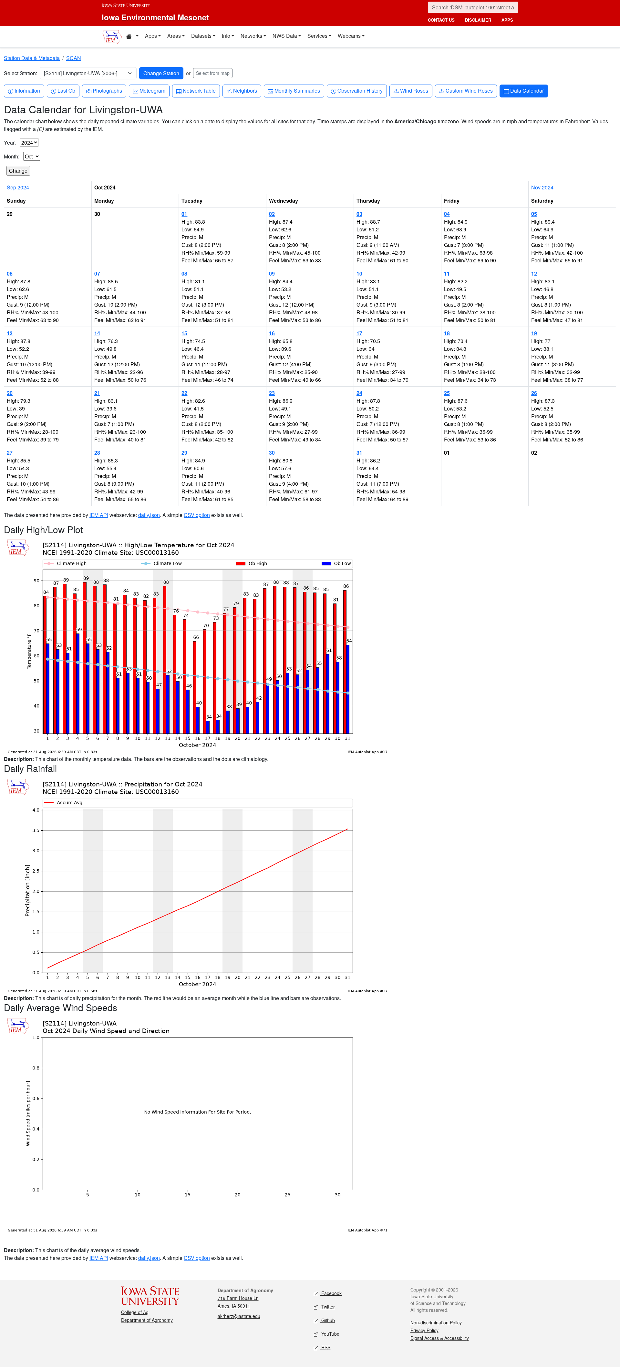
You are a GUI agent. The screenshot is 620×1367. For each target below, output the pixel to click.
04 (447, 214)
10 (359, 273)
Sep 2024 (18, 187)
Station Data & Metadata (32, 58)
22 (184, 393)
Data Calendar (527, 90)
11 (447, 273)
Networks (251, 35)
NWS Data (285, 35)
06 (10, 273)
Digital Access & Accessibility (439, 1338)
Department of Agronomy (147, 1320)
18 (447, 333)
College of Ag (135, 1312)
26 (534, 393)
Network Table (199, 90)
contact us (441, 20)
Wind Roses (414, 90)
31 (359, 452)
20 (10, 393)
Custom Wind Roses (469, 90)
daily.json (149, 515)
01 (184, 214)
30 (272, 452)
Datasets (201, 35)
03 (359, 214)
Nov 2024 (542, 187)
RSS (325, 1347)
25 (447, 393)
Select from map (213, 73)
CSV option (197, 515)
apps (507, 20)
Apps (151, 35)
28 (97, 452)
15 (184, 333)
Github (327, 1320)
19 (534, 333)
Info (226, 35)
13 (10, 333)
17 (359, 333)
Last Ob (66, 90)
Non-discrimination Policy (436, 1322)
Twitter (327, 1306)
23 (272, 393)
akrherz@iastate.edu (239, 1316)
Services (317, 35)
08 (184, 273)
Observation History (360, 90)
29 (184, 452)
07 (97, 273)
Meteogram (152, 90)
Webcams (349, 35)
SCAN (73, 58)
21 (97, 393)
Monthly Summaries (297, 90)
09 (272, 273)
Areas (174, 35)
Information (27, 90)
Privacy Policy (424, 1330)
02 (272, 214)
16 (272, 333)
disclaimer (478, 20)
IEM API (98, 515)
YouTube (329, 1334)
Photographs (107, 90)
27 (10, 452)
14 (97, 333)
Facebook (331, 1293)
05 (534, 214)
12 (534, 273)
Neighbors (245, 90)
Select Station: (20, 73)
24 (359, 393)
